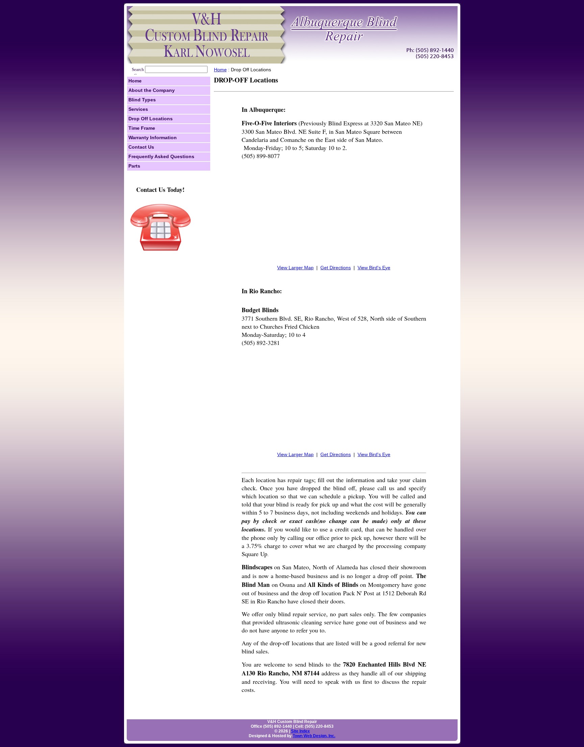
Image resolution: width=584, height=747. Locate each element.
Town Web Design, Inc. (314, 735)
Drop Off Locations (150, 118)
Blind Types (142, 99)
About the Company (151, 90)
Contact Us (141, 147)
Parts (134, 166)
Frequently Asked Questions (161, 156)
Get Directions (335, 267)
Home (135, 80)
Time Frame (141, 128)
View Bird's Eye (374, 267)
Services (138, 109)
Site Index (300, 731)
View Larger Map (295, 267)
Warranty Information (152, 137)
